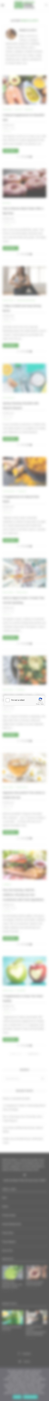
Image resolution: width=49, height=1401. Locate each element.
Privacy (38, 704)
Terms (42, 704)
